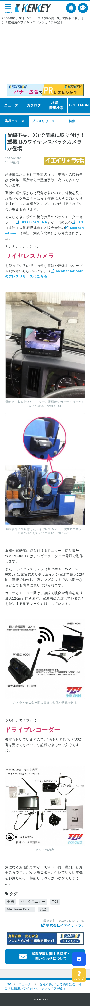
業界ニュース (14, 121)
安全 (43, 909)
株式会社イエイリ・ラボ (65, 925)
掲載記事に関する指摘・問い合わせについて (51, 956)
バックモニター (33, 901)
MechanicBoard (20, 909)
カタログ (34, 105)
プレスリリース (43, 121)
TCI (80, 222)
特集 (72, 121)
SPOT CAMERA (34, 222)
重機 (10, 901)
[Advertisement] (45, 54)
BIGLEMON (79, 105)
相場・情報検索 (56, 105)
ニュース (11, 105)
